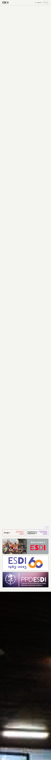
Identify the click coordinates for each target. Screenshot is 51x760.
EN (35, 2)
